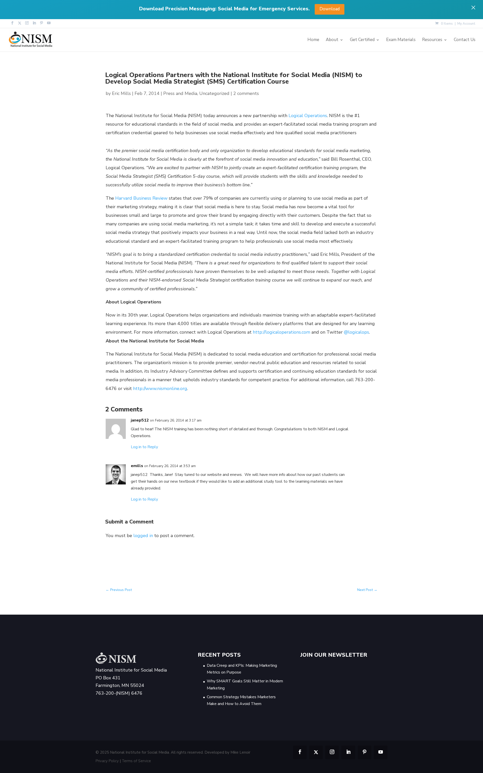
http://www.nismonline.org (160, 388)
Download (329, 9)
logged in (143, 536)
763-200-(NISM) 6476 (119, 693)
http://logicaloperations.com (281, 332)
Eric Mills (121, 93)
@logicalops (356, 332)
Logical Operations (308, 116)
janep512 (140, 420)
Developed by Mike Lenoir (227, 752)
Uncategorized (214, 93)
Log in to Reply (144, 447)
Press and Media (180, 93)
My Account (466, 24)
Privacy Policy (107, 760)
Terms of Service (136, 760)
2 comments (246, 93)
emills (137, 466)
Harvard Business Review (141, 198)
